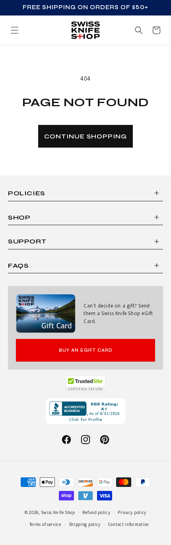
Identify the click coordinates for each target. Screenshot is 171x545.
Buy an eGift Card (86, 350)
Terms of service (45, 524)
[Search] (139, 30)
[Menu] (14, 30)
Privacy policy (132, 512)
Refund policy (96, 512)
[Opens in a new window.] (86, 384)
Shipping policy (85, 524)
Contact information (128, 524)
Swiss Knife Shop (58, 512)
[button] (156, 30)
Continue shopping (85, 136)
